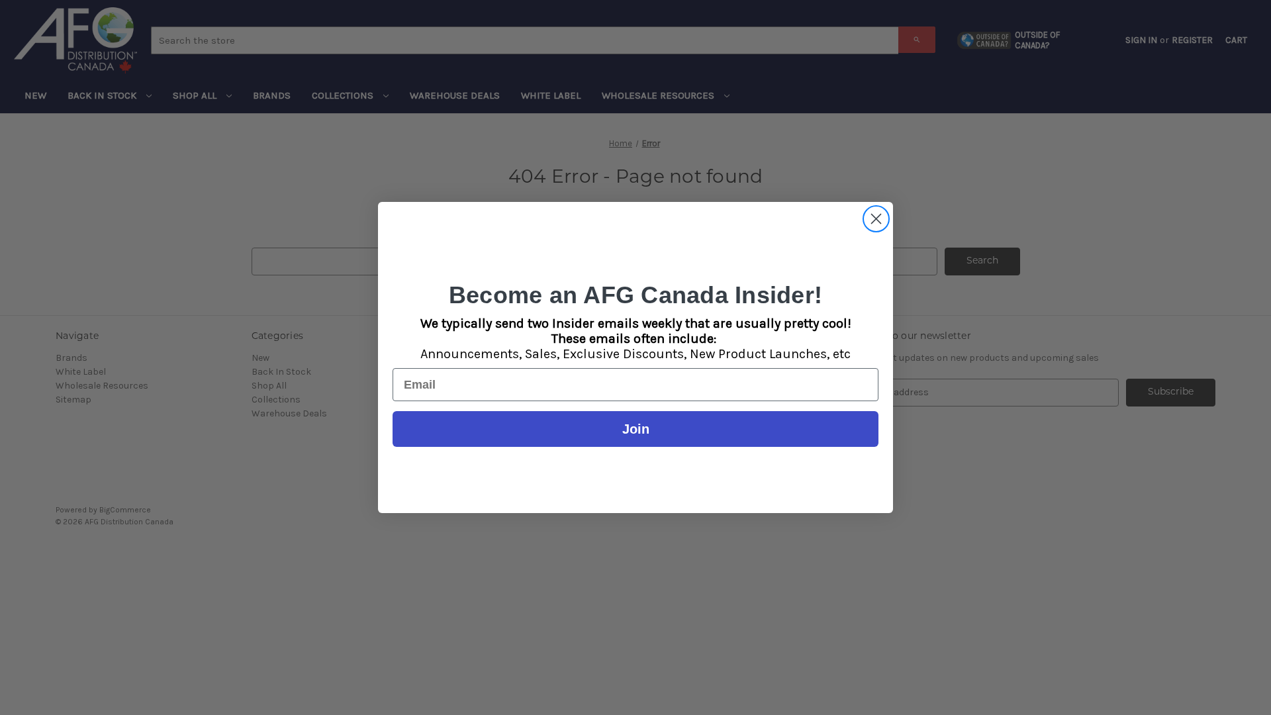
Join (635, 429)
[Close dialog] (876, 218)
